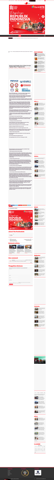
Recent (36, 392)
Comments (41, 392)
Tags (44, 392)
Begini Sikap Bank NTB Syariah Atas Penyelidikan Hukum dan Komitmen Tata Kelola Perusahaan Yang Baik (13, 240)
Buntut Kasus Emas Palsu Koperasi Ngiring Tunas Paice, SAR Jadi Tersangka (41, 58)
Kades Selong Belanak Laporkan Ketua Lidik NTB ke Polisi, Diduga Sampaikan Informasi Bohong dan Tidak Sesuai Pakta (41, 55)
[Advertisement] (27, 44)
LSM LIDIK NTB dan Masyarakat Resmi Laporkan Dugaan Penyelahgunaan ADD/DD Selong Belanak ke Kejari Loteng (41, 62)
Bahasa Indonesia (32, 0)
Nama (10, 275)
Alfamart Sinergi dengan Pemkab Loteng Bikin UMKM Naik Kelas (41, 216)
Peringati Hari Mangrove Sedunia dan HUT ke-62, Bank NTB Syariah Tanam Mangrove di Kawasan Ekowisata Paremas (40, 119)
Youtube (19, 0)
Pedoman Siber (24, 0)
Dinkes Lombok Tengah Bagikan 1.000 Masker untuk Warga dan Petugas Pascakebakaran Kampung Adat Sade (20, 250)
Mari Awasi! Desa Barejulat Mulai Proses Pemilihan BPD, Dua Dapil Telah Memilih (40, 362)
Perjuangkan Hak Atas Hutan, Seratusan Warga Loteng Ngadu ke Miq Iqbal (27, 240)
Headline (16, 208)
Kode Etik (21, 0)
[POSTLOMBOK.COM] (27, 3)
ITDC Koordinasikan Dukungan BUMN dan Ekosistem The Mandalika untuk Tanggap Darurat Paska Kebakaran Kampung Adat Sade (12, 251)
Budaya (11, 51)
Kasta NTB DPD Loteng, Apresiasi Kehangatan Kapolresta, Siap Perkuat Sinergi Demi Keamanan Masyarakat (39, 261)
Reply (31, 262)
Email (10, 277)
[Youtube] (34, 478)
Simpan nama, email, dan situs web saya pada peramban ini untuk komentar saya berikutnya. (19, 282)
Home (9, 35)
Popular (38, 392)
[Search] (45, 0)
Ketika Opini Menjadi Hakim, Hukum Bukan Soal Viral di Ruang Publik (42, 258)
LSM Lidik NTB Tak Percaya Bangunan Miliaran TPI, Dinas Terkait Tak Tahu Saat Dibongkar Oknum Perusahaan (41, 70)
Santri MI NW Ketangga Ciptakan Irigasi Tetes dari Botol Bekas (42, 213)
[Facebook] (39, 0)
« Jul (35, 452)
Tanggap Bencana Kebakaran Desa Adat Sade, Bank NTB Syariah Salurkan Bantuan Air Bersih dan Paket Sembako (28, 250)
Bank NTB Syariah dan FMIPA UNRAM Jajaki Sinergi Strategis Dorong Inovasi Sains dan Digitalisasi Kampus (39, 109)
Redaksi (28, 0)
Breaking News (12, 208)
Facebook (16, 0)
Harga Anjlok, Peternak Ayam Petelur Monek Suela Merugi (42, 210)
